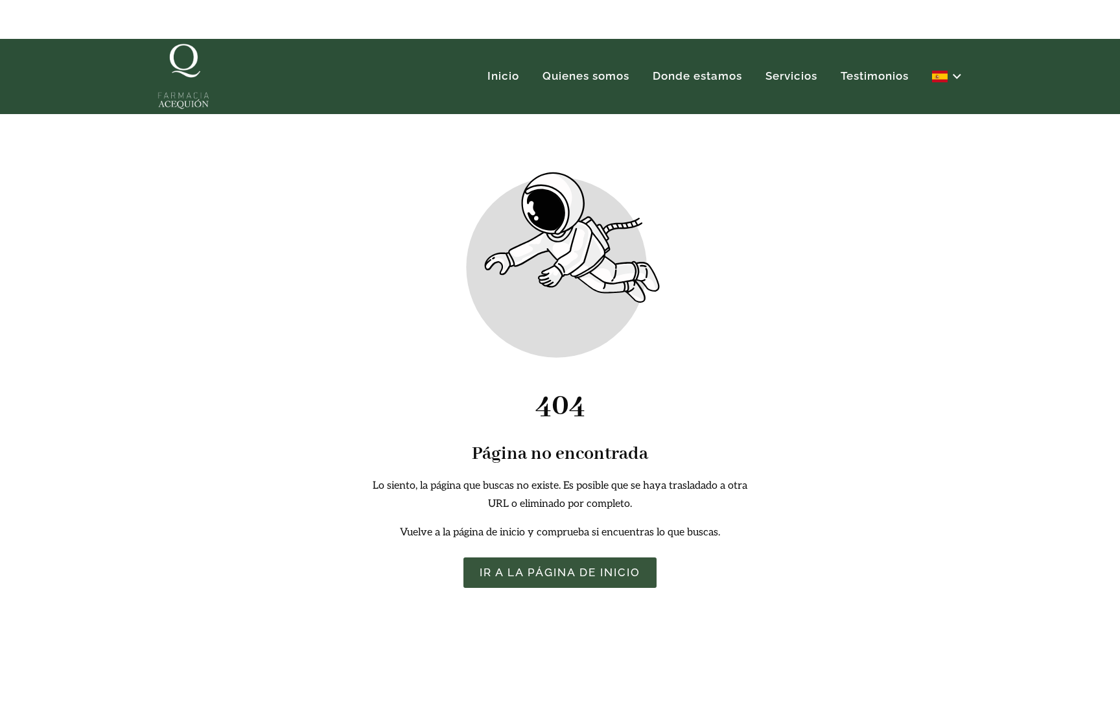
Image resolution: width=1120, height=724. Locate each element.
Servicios (791, 75)
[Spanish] (948, 76)
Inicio (503, 75)
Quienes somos (585, 75)
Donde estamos (697, 75)
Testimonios (875, 75)
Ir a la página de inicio (560, 572)
